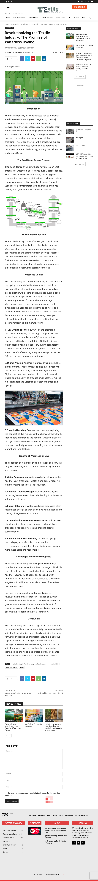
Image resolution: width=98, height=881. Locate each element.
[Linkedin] (44, 58)
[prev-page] (6, 735)
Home (7, 24)
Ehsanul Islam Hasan (14, 53)
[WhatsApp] (38, 58)
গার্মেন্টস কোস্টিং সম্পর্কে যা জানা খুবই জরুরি (50, 693)
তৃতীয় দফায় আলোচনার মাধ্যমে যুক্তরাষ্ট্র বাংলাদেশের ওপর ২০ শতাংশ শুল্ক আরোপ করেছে (55, 830)
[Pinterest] (33, 58)
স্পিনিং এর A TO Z (80, 146)
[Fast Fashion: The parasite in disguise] (34, 715)
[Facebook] (78, 1)
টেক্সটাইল (22, 667)
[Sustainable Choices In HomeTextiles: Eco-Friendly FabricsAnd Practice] (70, 67)
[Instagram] (82, 1)
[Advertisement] (80, 99)
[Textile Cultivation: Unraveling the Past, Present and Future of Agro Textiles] (14, 715)
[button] (90, 18)
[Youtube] (91, 1)
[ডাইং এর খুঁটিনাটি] (70, 140)
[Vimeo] (88, 1)
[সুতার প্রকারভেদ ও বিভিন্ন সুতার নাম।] (70, 131)
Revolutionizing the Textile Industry (35, 664)
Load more (79, 77)
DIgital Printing (17, 664)
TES (63, 874)
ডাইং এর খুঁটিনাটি (79, 138)
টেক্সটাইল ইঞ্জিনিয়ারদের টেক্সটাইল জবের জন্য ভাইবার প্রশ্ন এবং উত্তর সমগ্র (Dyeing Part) (84, 156)
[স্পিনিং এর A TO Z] (70, 148)
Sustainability (15, 24)
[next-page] (10, 735)
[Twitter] (85, 1)
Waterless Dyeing (11, 667)
